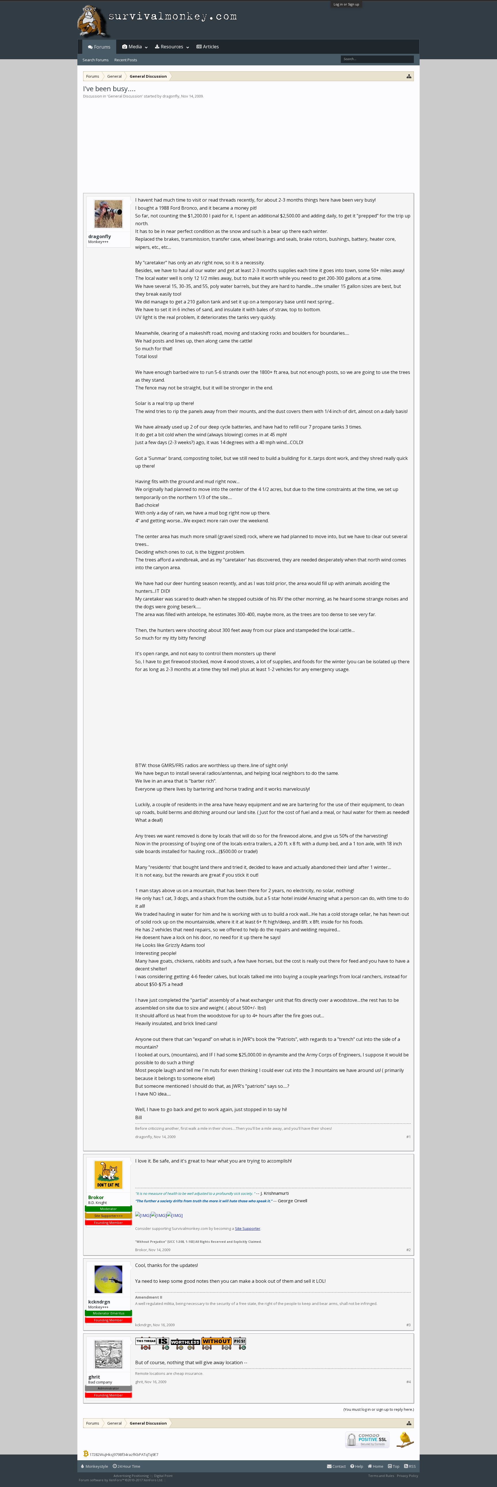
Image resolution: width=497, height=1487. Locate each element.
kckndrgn (99, 1302)
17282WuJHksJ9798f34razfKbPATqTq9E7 (123, 1454)
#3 (408, 1324)
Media (135, 46)
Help (358, 1466)
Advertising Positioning (131, 1475)
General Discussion (125, 96)
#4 (408, 1381)
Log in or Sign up (346, 4)
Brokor (141, 1249)
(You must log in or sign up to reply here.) (378, 1409)
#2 (408, 1249)
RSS (412, 1466)
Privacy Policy (407, 1475)
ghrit (139, 1381)
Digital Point (163, 1475)
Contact (339, 1466)
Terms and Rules (381, 1475)
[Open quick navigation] (409, 76)
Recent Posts (125, 59)
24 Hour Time (128, 1466)
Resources (172, 46)
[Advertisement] (248, 142)
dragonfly (171, 96)
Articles (211, 46)
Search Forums (96, 59)
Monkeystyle (96, 1466)
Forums (102, 47)
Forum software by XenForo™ (121, 1480)
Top (395, 1466)
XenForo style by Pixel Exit (187, 1480)
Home (377, 1466)
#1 (408, 1136)
